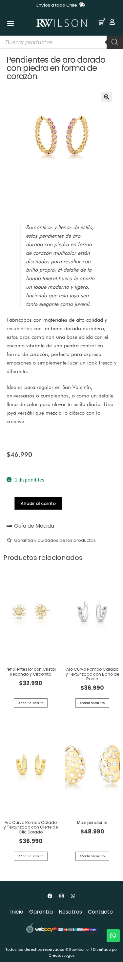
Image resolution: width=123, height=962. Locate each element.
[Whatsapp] (73, 896)
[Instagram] (62, 896)
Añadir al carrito (38, 503)
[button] (10, 23)
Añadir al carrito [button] (30, 703)
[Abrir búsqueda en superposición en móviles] (61, 42)
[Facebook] (50, 896)
